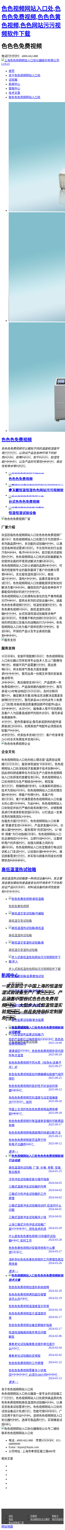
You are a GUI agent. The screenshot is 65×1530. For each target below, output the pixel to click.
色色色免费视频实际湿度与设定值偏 (32, 1487)
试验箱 (13, 79)
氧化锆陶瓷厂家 (16, 1522)
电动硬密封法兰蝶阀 (40, 1519)
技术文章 (14, 92)
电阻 (11, 1519)
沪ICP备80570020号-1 (38, 1503)
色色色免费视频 (16, 439)
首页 (11, 71)
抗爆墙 (33, 1516)
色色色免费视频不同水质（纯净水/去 (32, 1474)
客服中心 (14, 88)
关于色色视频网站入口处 (24, 75)
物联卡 (55, 1516)
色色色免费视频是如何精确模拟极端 (32, 1479)
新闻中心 (14, 84)
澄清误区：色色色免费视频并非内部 (36, 1470)
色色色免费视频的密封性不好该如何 (32, 1483)
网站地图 (46, 1499)
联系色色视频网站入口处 (24, 97)
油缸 (11, 1516)
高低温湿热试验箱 (18, 869)
